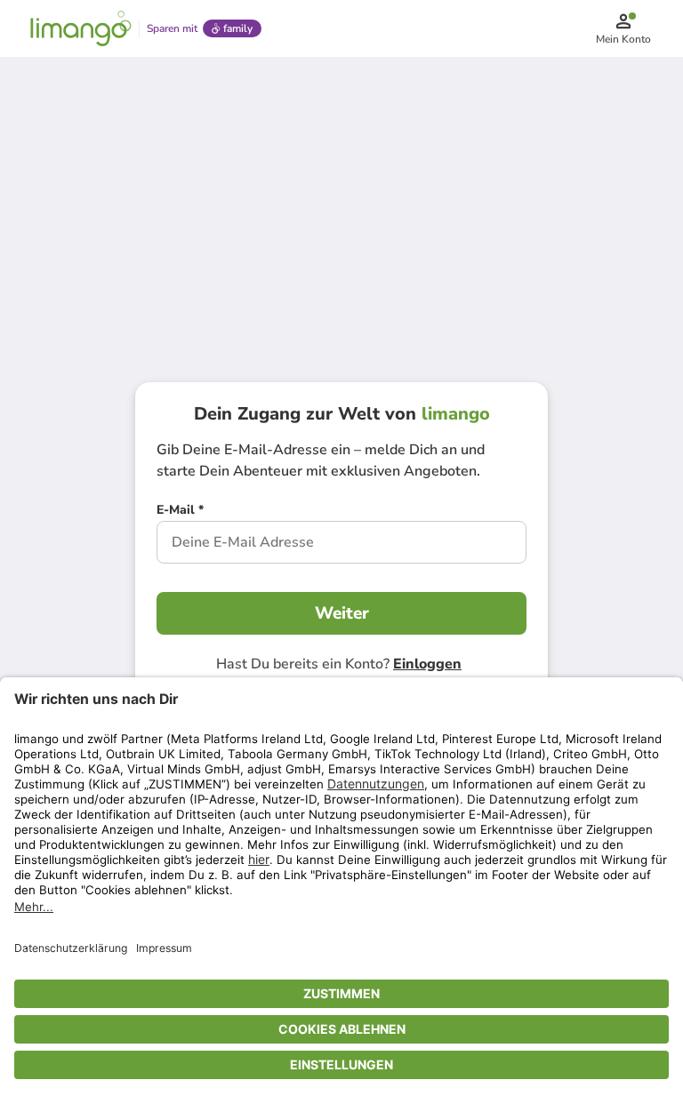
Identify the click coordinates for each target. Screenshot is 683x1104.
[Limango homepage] (81, 28)
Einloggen (427, 664)
